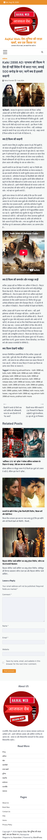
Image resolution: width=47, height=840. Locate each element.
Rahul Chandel (9, 80)
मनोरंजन (4, 59)
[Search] (42, 52)
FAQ (3, 816)
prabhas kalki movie (24, 396)
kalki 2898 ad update (34, 384)
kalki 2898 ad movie (18, 375)
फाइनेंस (4, 778)
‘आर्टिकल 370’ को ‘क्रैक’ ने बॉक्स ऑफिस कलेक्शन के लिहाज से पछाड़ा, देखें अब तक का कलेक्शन (21, 463)
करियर (4, 756)
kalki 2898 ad (22, 373)
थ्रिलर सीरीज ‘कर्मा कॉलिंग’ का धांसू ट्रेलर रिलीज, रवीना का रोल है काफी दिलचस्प (23, 562)
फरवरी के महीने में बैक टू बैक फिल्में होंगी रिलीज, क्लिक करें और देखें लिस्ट (22, 512)
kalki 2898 (11, 373)
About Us (5, 802)
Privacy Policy (7, 824)
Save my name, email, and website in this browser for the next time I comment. (23, 662)
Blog (4, 751)
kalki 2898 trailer (35, 387)
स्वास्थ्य (4, 791)
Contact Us (6, 811)
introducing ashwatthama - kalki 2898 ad (26, 370)
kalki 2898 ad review (21, 381)
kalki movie (34, 390)
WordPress (37, 837)
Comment (7, 594)
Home (4, 820)
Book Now (6, 807)
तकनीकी (4, 765)
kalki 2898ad (23, 390)
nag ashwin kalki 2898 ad (19, 393)
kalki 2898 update (9, 390)
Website (5, 649)
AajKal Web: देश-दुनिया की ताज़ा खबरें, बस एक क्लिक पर (23, 41)
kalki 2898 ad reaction (19, 378)
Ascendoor (17, 837)
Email (5, 637)
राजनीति (4, 786)
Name (5, 625)
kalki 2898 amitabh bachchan (14, 387)
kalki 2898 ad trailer (17, 384)
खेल (3, 760)
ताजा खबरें (5, 769)
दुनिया (4, 773)
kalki (4, 373)
